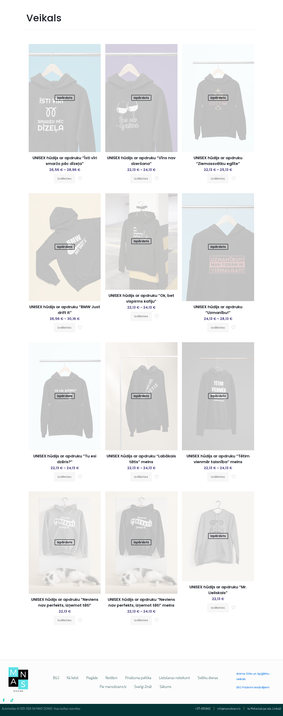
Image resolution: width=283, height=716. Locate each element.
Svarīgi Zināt (143, 686)
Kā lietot (73, 677)
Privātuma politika (138, 677)
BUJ (56, 677)
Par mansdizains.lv (113, 686)
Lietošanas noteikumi (174, 677)
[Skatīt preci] (95, 49)
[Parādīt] (95, 57)
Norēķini (111, 677)
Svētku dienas (208, 677)
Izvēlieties (64, 179)
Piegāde (92, 677)
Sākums (165, 686)
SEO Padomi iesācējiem (253, 687)
